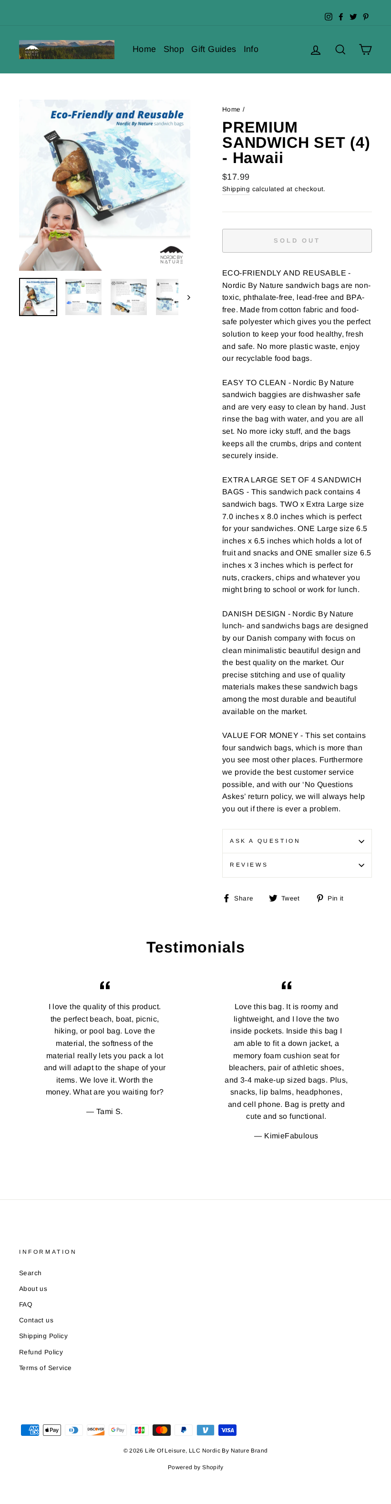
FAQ (25, 1304)
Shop (174, 49)
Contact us (36, 1320)
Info (251, 49)
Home (144, 49)
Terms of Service (45, 1367)
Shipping (236, 189)
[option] (104, 185)
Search (30, 1273)
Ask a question (265, 841)
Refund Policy (41, 1352)
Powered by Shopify (195, 1467)
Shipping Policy (43, 1336)
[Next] (184, 297)
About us (33, 1288)
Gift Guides (213, 49)
